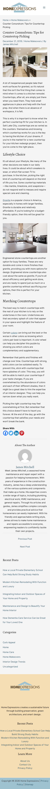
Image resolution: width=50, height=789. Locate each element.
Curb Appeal (9, 642)
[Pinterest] (21, 433)
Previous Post (25, 539)
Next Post (25, 546)
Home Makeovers (33, 41)
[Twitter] (10, 433)
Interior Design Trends (14, 661)
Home (6, 647)
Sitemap (29, 784)
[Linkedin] (16, 433)
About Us (25, 761)
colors (14, 332)
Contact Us (25, 764)
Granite (6, 200)
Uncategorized (10, 666)
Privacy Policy (25, 768)
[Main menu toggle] (44, 8)
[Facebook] (5, 433)
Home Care (8, 652)
